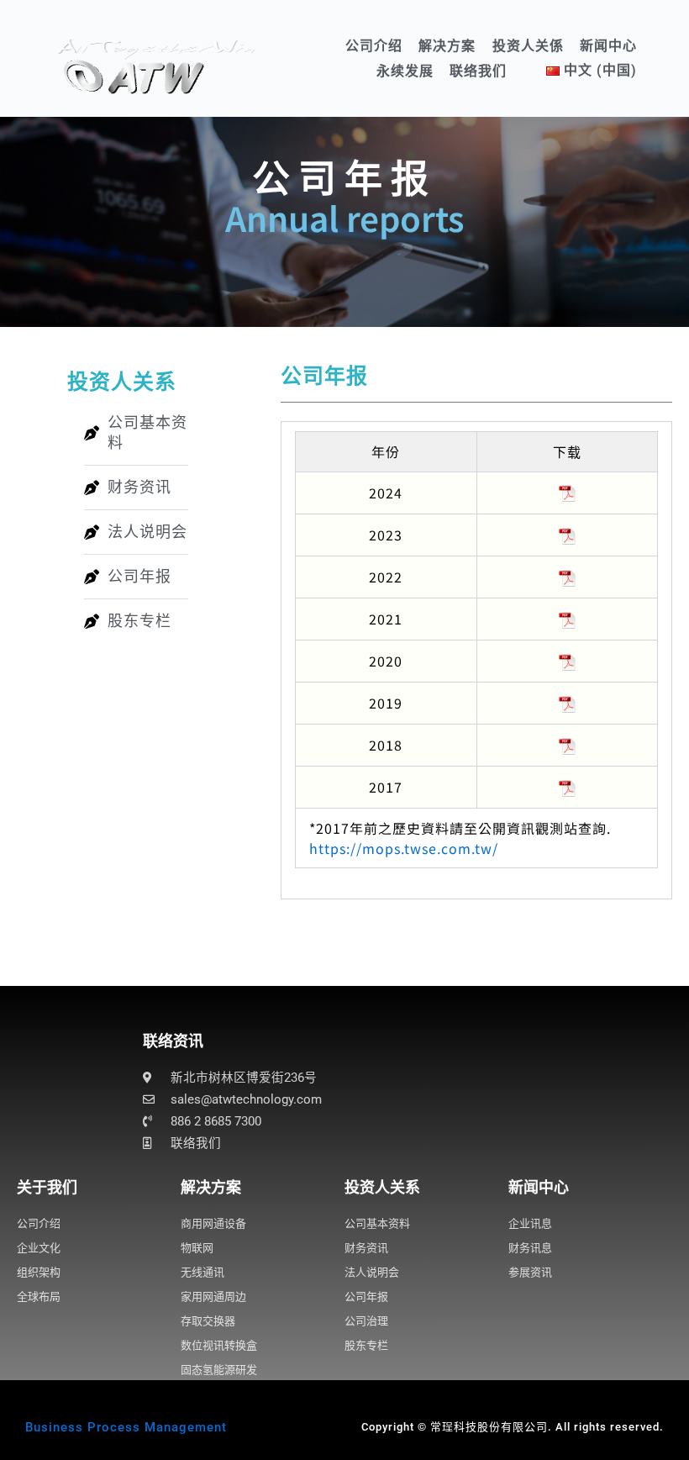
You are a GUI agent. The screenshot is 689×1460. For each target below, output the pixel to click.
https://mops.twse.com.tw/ (403, 848)
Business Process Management (126, 1427)
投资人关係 (528, 46)
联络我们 (478, 71)
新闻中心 (608, 46)
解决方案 (447, 46)
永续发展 (405, 71)
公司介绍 (373, 46)
